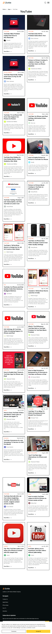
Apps (9, 9)
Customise (13, 631)
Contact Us (5, 599)
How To (4, 608)
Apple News (5, 602)
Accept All (38, 631)
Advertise (5, 611)
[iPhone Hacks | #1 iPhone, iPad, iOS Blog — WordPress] (7, 3)
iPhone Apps (5, 605)
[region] (26, 628)
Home (4, 9)
